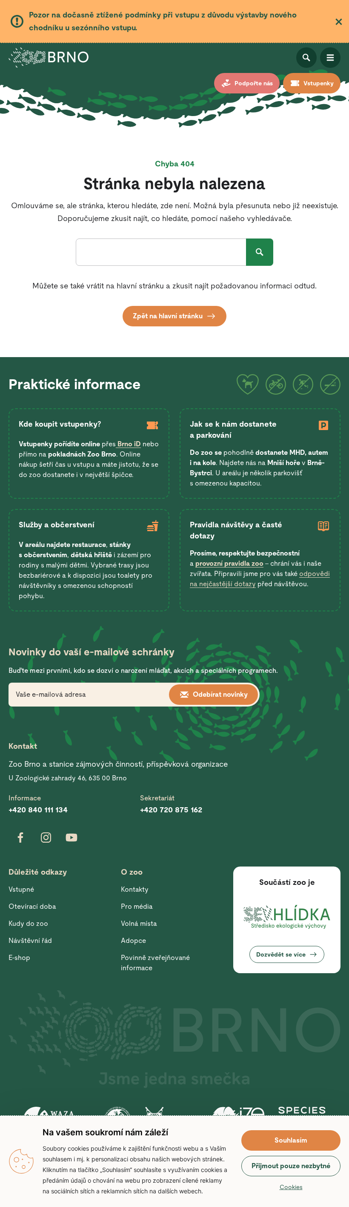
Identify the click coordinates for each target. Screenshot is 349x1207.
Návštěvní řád (30, 941)
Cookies (291, 1187)
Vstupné (21, 889)
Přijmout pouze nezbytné (291, 1166)
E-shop (19, 958)
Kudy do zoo (28, 923)
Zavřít (339, 22)
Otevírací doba (32, 906)
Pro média (137, 906)
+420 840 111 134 (38, 809)
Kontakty (135, 889)
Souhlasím (291, 1140)
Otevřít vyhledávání (306, 57)
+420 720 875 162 (171, 809)
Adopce (133, 941)
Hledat (259, 252)
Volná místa (139, 923)
